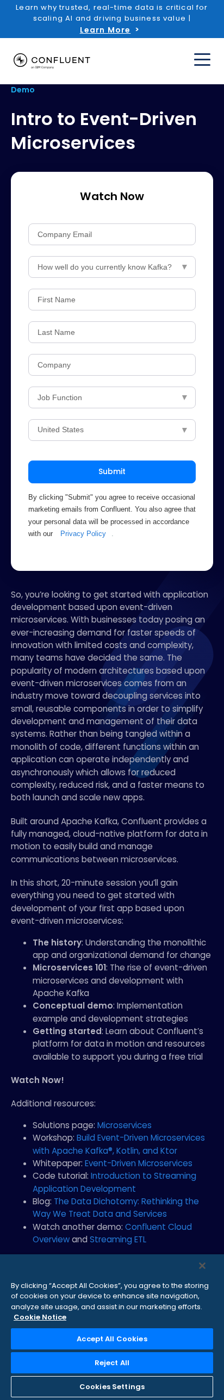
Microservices (124, 1125)
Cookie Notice (40, 1317)
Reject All (112, 1363)
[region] (112, 1327)
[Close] (202, 1265)
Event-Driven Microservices (138, 1163)
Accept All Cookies (112, 1339)
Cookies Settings (112, 1387)
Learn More (105, 29)
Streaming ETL (118, 1239)
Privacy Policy (83, 534)
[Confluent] (52, 61)
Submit (112, 471)
